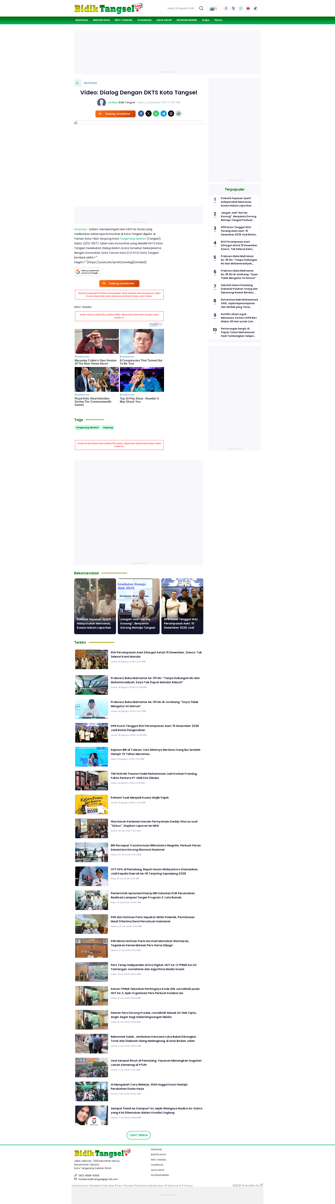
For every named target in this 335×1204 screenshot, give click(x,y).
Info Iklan (108, 1185)
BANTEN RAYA (101, 20)
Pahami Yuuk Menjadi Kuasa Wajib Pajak (140, 798)
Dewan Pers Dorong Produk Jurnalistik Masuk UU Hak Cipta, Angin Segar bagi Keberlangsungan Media (154, 1015)
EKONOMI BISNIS (187, 20)
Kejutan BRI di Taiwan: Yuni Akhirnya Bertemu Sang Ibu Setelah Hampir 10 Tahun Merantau (155, 752)
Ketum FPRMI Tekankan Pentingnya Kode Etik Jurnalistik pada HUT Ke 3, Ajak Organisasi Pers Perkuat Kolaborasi (155, 991)
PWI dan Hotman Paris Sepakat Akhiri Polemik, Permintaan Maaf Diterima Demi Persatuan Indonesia (153, 919)
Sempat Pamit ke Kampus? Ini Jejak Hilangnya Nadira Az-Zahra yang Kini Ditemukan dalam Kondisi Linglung (156, 1110)
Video (206, 20)
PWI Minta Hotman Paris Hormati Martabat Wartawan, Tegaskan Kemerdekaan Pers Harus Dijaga (150, 943)
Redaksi (113, 102)
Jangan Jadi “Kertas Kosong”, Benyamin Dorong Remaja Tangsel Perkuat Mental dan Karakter (137, 627)
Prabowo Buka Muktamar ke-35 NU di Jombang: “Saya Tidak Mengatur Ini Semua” (154, 704)
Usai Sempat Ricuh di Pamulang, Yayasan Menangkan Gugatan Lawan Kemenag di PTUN (156, 1063)
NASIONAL (82, 20)
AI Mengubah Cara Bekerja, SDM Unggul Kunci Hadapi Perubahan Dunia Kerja (149, 1087)
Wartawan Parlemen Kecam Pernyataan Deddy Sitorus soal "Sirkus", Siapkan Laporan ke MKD (154, 824)
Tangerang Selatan (133, 239)
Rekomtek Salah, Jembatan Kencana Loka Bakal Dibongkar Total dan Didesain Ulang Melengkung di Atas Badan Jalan (153, 1039)
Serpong (80, 229)
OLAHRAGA (144, 20)
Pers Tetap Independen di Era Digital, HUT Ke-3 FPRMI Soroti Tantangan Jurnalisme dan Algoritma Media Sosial (153, 967)
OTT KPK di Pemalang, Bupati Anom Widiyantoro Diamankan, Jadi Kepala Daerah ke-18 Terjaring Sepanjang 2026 (154, 871)
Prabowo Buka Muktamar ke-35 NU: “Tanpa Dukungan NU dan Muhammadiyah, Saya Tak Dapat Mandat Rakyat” (155, 680)
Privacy (188, 1185)
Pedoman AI (173, 1185)
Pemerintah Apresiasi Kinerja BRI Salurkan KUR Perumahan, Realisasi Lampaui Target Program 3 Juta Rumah (153, 895)
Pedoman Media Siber (150, 1185)
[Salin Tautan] (179, 113)
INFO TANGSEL (124, 20)
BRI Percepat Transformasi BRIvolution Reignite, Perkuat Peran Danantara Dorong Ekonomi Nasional (156, 847)
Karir (120, 1185)
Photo (218, 20)
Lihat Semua (139, 1135)
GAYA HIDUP (164, 20)
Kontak (129, 1185)
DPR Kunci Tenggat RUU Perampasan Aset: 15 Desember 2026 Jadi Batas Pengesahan (181, 625)
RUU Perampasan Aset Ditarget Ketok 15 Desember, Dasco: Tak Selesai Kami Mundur (156, 654)
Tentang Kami (80, 1185)
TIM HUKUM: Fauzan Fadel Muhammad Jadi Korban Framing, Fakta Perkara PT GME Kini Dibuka (154, 776)
